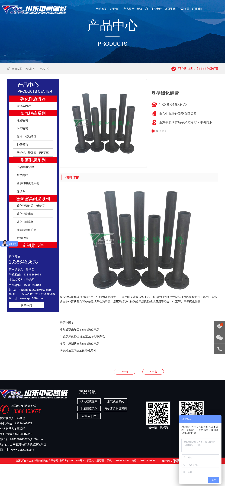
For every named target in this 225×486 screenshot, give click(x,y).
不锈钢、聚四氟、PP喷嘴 (33, 152)
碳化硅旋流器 (33, 99)
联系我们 (26, 305)
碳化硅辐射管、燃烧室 (31, 205)
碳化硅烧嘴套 (25, 214)
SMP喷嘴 (22, 144)
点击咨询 (219, 327)
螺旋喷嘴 (22, 120)
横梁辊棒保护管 (26, 230)
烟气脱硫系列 (33, 113)
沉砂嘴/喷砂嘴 (25, 167)
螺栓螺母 (124, 372)
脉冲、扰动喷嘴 (26, 136)
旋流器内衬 (24, 106)
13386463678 (219, 348)
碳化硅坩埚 (153, 372)
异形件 (21, 191)
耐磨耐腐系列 (33, 160)
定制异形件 (33, 245)
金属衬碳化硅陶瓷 (28, 183)
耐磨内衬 (22, 175)
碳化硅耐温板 (25, 222)
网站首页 (30, 68)
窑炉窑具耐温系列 (33, 198)
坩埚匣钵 (22, 238)
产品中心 (45, 68)
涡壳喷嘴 (22, 128)
